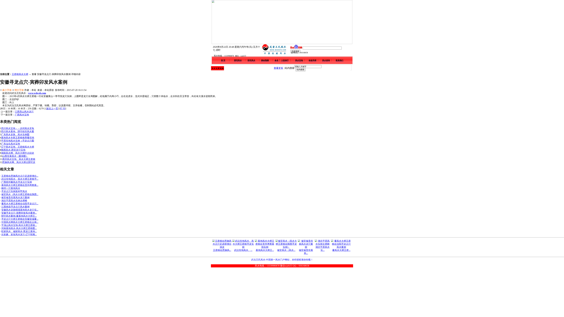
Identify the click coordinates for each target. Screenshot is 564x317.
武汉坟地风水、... (243, 250)
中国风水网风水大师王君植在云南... (19, 222)
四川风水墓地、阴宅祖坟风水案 (17, 131)
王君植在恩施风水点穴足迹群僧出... (19, 176)
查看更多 (278, 68)
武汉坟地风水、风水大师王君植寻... (19, 179)
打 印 (62, 108)
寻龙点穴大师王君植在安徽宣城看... (19, 219)
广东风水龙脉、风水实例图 (15, 134)
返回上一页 (52, 108)
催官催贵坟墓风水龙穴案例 (15, 197)
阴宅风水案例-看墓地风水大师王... (19, 216)
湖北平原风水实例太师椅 (14, 200)
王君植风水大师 (20, 74)
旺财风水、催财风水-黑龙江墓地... (19, 231)
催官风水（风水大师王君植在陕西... (19, 194)
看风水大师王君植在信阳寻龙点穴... (19, 203)
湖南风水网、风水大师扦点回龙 (17, 153)
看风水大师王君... (341, 250)
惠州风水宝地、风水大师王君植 (18, 159)
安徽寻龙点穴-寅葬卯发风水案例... (19, 213)
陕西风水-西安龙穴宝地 (13, 150)
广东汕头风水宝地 (10, 144)
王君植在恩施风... (222, 250)
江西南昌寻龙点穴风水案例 (15, 206)
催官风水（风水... (286, 250)
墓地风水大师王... (265, 250)
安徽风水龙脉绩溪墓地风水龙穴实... (19, 210)
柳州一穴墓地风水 (10, 188)
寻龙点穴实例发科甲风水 (14, 191)
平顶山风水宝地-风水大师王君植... (19, 225)
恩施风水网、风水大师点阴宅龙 (18, 162)
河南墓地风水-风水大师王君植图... (19, 228)
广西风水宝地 (22, 114)
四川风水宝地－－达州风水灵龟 (17, 128)
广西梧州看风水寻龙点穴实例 (16, 182)
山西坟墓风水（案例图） (15, 156)
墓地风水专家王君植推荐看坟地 (17, 137)
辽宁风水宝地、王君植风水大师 (17, 147)
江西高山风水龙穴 (24, 111)
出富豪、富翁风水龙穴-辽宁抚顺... (19, 234)
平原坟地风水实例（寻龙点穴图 (17, 140)
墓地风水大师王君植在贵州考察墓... (19, 185)
